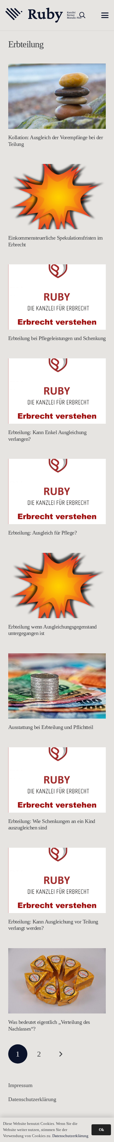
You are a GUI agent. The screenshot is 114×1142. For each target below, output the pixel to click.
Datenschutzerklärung (32, 1099)
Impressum (20, 1085)
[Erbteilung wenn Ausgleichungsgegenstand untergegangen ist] (57, 585)
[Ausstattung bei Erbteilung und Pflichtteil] (57, 686)
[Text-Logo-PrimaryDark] (43, 15)
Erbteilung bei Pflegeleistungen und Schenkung (57, 338)
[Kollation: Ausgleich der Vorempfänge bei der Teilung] (57, 96)
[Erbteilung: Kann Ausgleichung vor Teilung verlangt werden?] (57, 880)
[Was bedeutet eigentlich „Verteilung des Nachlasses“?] (57, 980)
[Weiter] (60, 1054)
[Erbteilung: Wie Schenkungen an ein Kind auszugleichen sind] (57, 780)
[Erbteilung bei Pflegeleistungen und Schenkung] (57, 297)
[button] (82, 15)
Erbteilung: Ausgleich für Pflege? (42, 533)
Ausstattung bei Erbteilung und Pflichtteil (50, 727)
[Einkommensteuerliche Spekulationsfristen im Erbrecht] (57, 196)
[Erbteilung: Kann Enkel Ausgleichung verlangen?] (57, 391)
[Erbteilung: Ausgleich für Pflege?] (57, 491)
